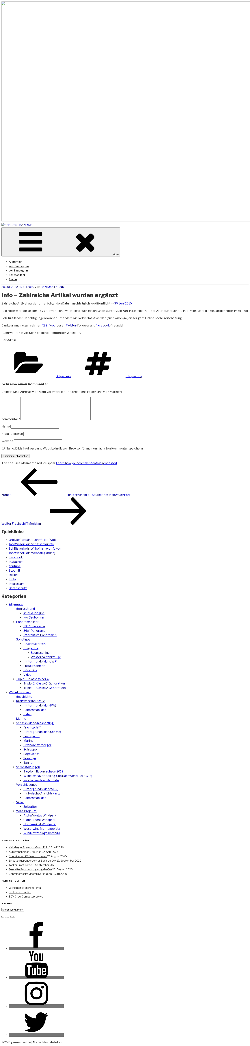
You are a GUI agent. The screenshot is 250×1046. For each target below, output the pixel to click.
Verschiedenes (26, 784)
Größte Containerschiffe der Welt (32, 540)
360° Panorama (34, 630)
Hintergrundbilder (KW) (39, 705)
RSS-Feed (48, 325)
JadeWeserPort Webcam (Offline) (32, 553)
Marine (21, 718)
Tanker (28, 762)
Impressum (16, 584)
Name (5, 426)
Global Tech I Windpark (39, 820)
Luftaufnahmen (34, 666)
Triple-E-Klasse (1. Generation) (44, 683)
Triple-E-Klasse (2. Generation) (44, 688)
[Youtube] (36, 977)
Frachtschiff (32, 727)
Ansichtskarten (34, 644)
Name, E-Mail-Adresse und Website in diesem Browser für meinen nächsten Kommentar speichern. (74, 448)
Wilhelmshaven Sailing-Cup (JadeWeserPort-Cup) (57, 776)
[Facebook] (36, 948)
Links (12, 579)
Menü (116, 254)
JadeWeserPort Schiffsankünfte (31, 544)
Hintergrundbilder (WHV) (40, 789)
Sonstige (29, 758)
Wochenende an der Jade (41, 780)
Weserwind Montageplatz (41, 828)
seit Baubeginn (19, 266)
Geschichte (24, 696)
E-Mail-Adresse (12, 434)
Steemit (14, 570)
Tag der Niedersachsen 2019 (43, 771)
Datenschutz (18, 588)
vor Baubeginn (18, 270)
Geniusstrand (25, 608)
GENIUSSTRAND (52, 287)
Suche (13, 279)
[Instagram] (36, 1006)
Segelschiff (31, 754)
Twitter (71, 325)
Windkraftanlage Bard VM (41, 833)
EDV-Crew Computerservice (26, 896)
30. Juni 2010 (123, 303)
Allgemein (15, 261)
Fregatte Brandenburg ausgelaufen (30, 869)
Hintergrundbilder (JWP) (40, 661)
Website (7, 441)
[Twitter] (36, 1035)
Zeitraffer (30, 806)
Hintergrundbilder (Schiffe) (42, 732)
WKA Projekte (26, 811)
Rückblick (30, 670)
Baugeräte (30, 648)
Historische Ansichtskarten (42, 793)
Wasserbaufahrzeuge (46, 657)
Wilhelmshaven (20, 692)
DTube (13, 575)
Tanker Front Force (20, 865)
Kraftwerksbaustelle (30, 701)
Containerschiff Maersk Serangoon (30, 873)
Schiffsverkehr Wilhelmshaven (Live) (34, 548)
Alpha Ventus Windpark (40, 815)
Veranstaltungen (28, 767)
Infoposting (134, 376)
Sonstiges (23, 639)
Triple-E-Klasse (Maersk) (33, 679)
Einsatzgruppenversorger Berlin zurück (32, 860)
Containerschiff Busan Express (28, 856)
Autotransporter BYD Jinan (25, 851)
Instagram (16, 562)
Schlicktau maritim (20, 892)
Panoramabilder (27, 622)
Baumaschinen (41, 652)
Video (27, 674)
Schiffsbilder (17, 274)
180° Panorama (34, 626)
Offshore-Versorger (37, 745)
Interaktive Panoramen (40, 635)
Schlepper (30, 749)
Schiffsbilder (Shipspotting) (35, 723)
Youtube (14, 566)
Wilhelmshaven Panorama (25, 887)
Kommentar (10, 419)
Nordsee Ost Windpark (39, 824)
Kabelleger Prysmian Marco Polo (28, 847)
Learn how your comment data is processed (86, 463)
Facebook (103, 325)
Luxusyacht (31, 736)
